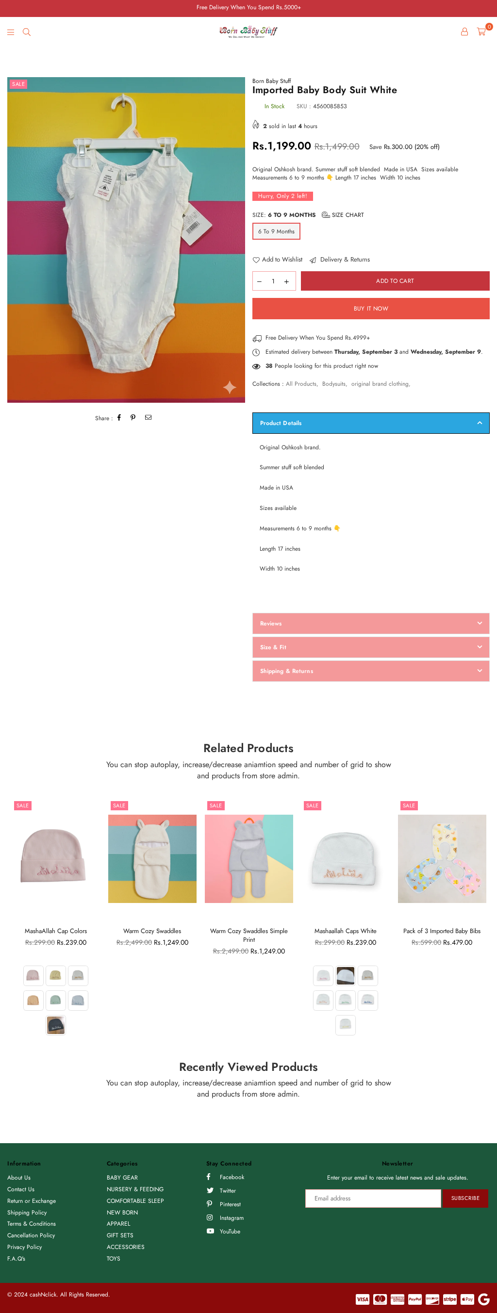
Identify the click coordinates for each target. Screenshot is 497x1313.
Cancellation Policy (31, 1235)
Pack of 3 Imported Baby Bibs (441, 931)
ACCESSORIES (126, 1247)
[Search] (26, 31)
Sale (18, 84)
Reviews (271, 623)
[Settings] (464, 31)
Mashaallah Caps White (346, 931)
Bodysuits (334, 383)
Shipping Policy (27, 1212)
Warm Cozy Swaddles (152, 931)
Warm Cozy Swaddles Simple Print (249, 935)
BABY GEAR (122, 1177)
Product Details (281, 423)
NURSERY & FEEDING (135, 1189)
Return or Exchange (31, 1201)
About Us (19, 1177)
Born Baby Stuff (271, 81)
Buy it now (371, 308)
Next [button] (481, 923)
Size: (308, 215)
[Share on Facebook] (119, 418)
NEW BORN (122, 1212)
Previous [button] (15, 923)
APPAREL (118, 1223)
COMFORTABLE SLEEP (135, 1201)
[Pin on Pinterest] (133, 418)
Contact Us (20, 1189)
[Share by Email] (148, 418)
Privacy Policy (24, 1247)
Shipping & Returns (286, 671)
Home (14, 54)
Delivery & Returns (344, 259)
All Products (301, 383)
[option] (126, 240)
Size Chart (347, 215)
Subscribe (465, 1198)
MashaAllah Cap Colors (56, 931)
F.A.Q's (16, 1258)
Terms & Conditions (31, 1223)
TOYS (113, 1258)
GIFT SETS (120, 1235)
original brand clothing (380, 383)
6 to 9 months (276, 231)
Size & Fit (273, 647)
